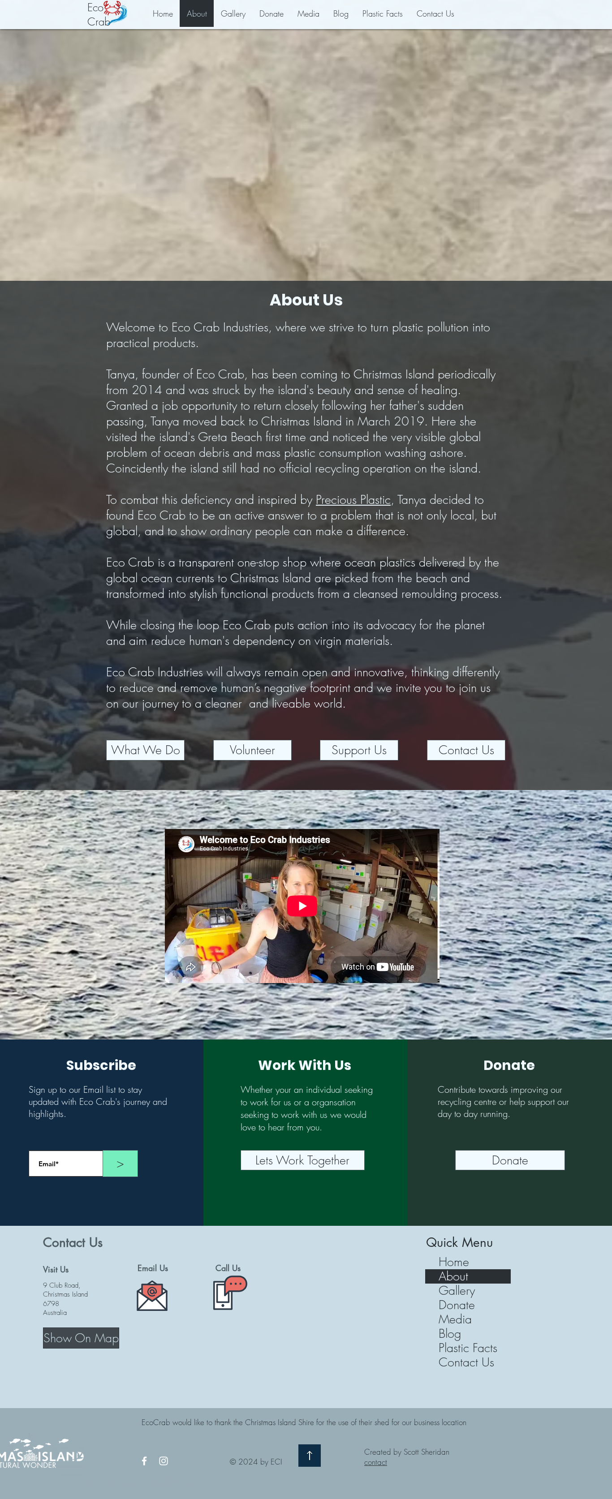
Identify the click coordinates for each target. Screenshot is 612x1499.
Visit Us (56, 1269)
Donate (457, 1305)
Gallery (457, 1291)
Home (454, 1262)
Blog (450, 1334)
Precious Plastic (353, 499)
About (453, 1276)
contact (375, 1462)
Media (455, 1319)
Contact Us (466, 1362)
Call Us (228, 1268)
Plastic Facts (468, 1348)
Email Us (153, 1268)
